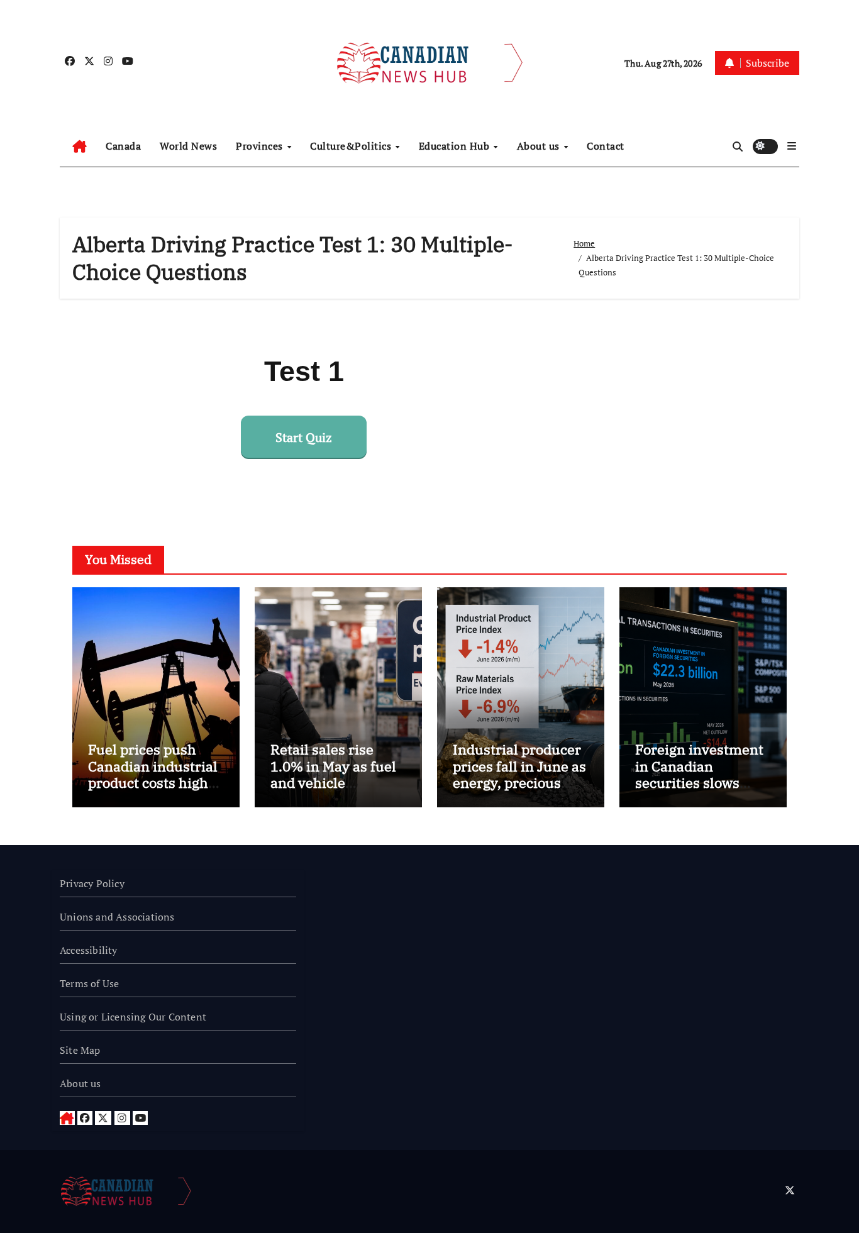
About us (540, 146)
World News (188, 146)
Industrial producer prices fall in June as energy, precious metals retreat (519, 774)
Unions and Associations (117, 917)
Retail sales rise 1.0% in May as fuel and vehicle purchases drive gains (333, 782)
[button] (791, 146)
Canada (123, 146)
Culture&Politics (352, 146)
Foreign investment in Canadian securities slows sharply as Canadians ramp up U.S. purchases (699, 790)
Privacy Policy (92, 883)
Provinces (260, 146)
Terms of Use (89, 983)
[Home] (79, 146)
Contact (605, 146)
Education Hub (455, 146)
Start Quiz (303, 437)
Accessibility (89, 950)
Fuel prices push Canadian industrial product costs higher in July (155, 774)
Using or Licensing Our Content (133, 1017)
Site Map (80, 1050)
